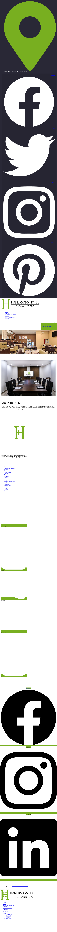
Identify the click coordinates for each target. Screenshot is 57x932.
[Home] (20, 309)
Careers (6, 477)
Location (6, 473)
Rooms (5, 466)
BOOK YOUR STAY (48, 326)
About (5, 474)
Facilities (6, 469)
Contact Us (6, 476)
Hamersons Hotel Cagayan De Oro (20, 886)
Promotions (6, 470)
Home (4, 342)
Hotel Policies (7, 472)
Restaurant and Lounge (9, 468)
